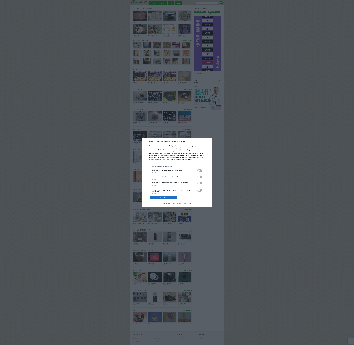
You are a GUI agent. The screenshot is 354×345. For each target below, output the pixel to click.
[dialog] (177, 172)
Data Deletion (167, 203)
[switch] (199, 170)
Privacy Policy (187, 203)
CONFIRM (163, 197)
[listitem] (177, 167)
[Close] (209, 141)
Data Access (177, 203)
